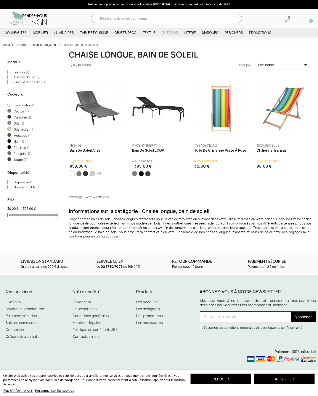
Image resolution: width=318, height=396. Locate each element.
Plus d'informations (18, 390)
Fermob (76, 145)
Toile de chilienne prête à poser (221, 150)
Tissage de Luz (205, 145)
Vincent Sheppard (146, 145)
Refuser (220, 379)
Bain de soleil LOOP (148, 150)
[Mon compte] (295, 19)
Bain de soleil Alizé (85, 150)
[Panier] (309, 18)
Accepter (284, 379)
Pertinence (283, 65)
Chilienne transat (271, 150)
